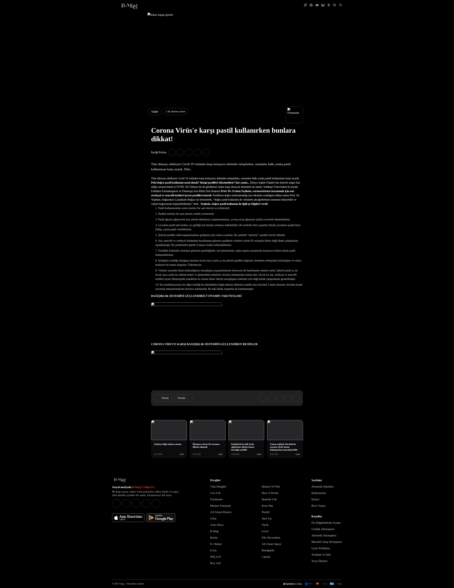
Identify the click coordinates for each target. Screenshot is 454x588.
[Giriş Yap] (340, 5)
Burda (213, 537)
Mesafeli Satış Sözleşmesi (326, 541)
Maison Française (220, 505)
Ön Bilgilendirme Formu (326, 522)
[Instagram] (116, 503)
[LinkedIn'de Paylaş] (197, 152)
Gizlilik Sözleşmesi (322, 529)
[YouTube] (126, 503)
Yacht (265, 524)
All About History (221, 512)
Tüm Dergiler (218, 486)
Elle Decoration (271, 537)
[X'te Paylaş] (180, 152)
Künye (315, 499)
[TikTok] (156, 503)
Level (265, 531)
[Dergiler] (317, 5)
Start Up (267, 518)
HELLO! (215, 556)
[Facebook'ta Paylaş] (171, 152)
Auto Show (217, 524)
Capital (266, 556)
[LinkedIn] (146, 503)
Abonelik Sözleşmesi (323, 535)
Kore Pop (267, 505)
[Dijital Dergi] (322, 5)
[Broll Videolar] (328, 5)
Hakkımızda (318, 492)
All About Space (271, 543)
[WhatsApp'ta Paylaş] (188, 152)
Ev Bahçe (216, 543)
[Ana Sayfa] (120, 480)
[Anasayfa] (311, 5)
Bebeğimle (268, 550)
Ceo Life (215, 492)
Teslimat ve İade (321, 554)
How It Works (270, 492)
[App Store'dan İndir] (128, 517)
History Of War (271, 486)
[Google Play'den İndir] (160, 517)
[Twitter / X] (136, 503)
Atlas (213, 518)
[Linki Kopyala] (296, 398)
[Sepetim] (334, 5)
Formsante (216, 499)
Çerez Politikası (320, 548)
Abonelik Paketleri (322, 486)
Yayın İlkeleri (319, 560)
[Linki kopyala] (205, 152)
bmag (121, 584)
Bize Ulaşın (318, 505)
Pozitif (266, 512)
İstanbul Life (269, 499)
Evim (213, 550)
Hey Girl (215, 563)
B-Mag (214, 531)
